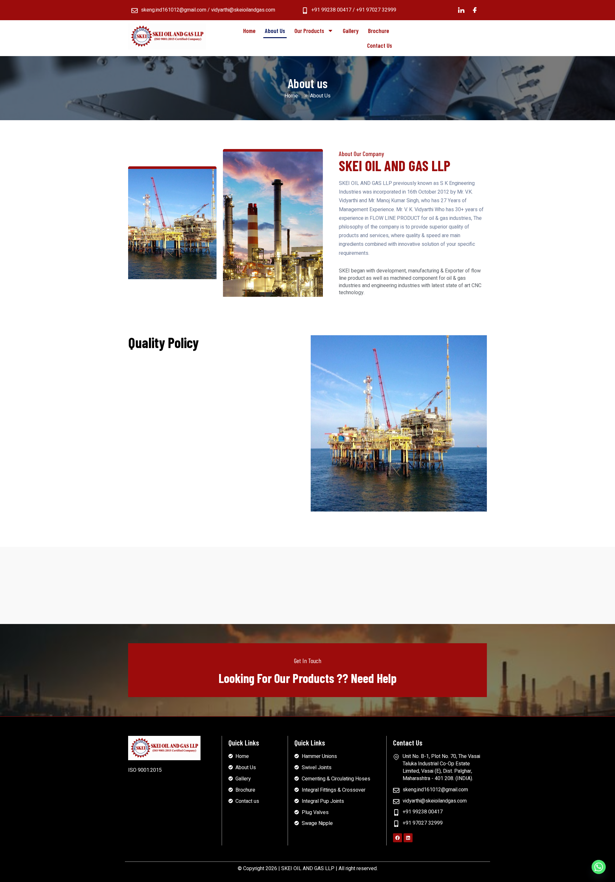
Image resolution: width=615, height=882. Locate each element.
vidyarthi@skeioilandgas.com (243, 10)
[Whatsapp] (599, 867)
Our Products (309, 30)
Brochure (378, 30)
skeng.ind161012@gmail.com (173, 10)
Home (249, 30)
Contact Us (379, 45)
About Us (275, 30)
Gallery (351, 30)
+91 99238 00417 (331, 10)
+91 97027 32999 (376, 10)
